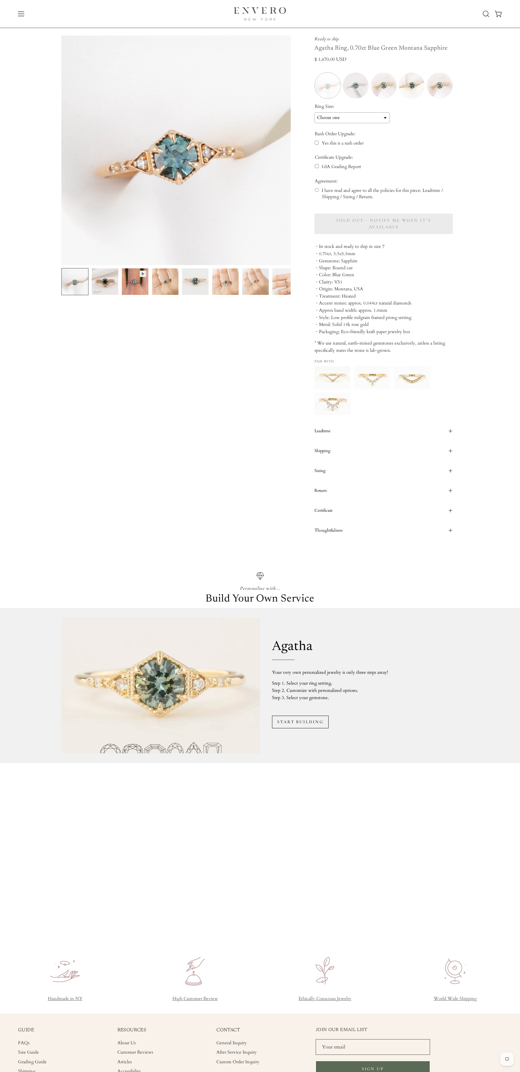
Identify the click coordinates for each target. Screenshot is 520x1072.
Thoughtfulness (328, 530)
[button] (486, 14)
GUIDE (26, 1030)
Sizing (320, 470)
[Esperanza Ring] (412, 377)
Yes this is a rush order (343, 143)
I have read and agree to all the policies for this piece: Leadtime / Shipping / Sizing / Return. (382, 193)
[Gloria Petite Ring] (372, 377)
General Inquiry (231, 1043)
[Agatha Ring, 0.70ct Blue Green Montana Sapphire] (74, 281)
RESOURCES (132, 1030)
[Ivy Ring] (332, 377)
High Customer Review (195, 998)
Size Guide (28, 1052)
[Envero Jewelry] (260, 14)
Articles (124, 1061)
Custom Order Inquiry (237, 1061)
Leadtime (322, 431)
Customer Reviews (135, 1052)
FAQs (23, 1043)
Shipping (322, 451)
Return (320, 490)
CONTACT (228, 1030)
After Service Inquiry (236, 1052)
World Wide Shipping (455, 998)
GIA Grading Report (341, 167)
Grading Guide (32, 1061)
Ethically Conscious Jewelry (325, 998)
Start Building (300, 721)
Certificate (323, 510)
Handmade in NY (65, 998)
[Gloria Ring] (332, 403)
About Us (126, 1043)
